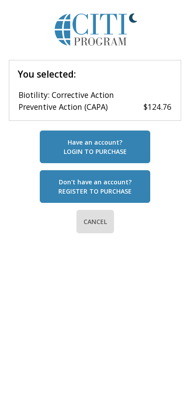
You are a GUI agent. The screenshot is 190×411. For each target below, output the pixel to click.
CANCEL (95, 221)
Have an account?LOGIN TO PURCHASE (95, 147)
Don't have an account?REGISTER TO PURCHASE (95, 186)
